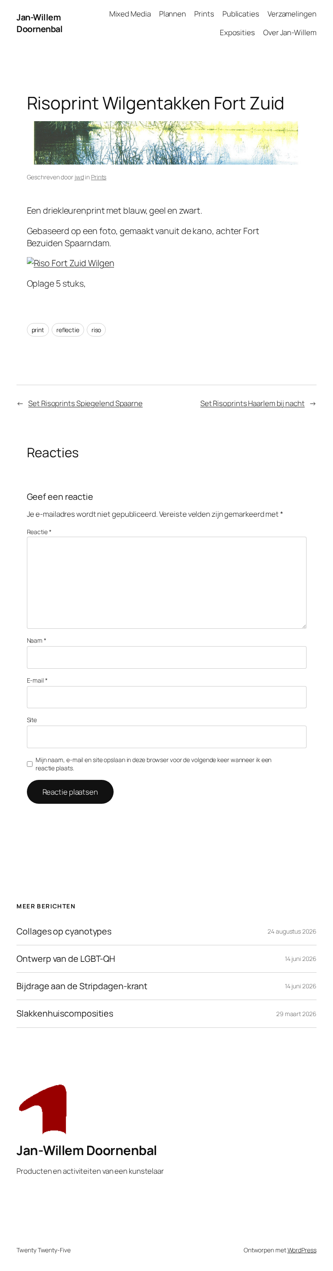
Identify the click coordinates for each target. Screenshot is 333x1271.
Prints (98, 177)
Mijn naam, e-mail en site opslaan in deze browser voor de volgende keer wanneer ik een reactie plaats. (153, 764)
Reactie (39, 532)
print (38, 330)
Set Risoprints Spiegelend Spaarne (85, 403)
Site (32, 720)
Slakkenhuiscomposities (64, 1013)
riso (96, 330)
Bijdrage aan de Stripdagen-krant (81, 986)
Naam (36, 640)
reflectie (67, 330)
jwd (79, 177)
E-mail (37, 680)
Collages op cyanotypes (63, 931)
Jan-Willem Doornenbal (39, 23)
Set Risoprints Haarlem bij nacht (252, 403)
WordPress (302, 1250)
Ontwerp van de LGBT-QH (65, 959)
